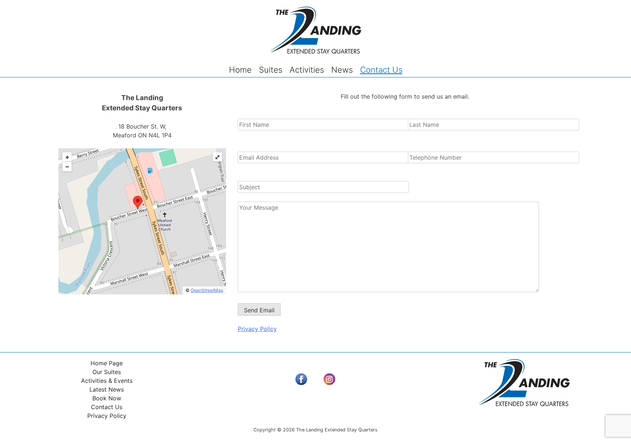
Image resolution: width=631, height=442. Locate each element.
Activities (307, 70)
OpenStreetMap (207, 290)
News (342, 70)
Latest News (106, 389)
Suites (270, 70)
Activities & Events (107, 380)
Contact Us (381, 70)
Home (240, 70)
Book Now (106, 398)
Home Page (107, 363)
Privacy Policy (257, 328)
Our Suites (106, 372)
